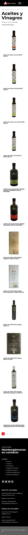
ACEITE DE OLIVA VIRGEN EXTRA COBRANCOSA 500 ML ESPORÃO (13, 426)
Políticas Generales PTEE (13, 472)
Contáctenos (10, 466)
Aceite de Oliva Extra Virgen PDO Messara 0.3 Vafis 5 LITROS (13, 291)
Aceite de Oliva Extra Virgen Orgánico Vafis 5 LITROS (12, 258)
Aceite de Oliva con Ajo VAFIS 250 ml (13, 89)
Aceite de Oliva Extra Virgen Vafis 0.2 (12, 325)
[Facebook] (3, 481)
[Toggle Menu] (20, 3)
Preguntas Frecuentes (13, 468)
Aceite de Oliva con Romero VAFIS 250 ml (12, 156)
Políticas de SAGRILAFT (13, 474)
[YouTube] (9, 481)
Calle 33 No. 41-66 (6, 512)
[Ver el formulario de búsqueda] (23, 3)
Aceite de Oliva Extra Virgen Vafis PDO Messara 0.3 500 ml (12, 392)
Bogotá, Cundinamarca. (8, 498)
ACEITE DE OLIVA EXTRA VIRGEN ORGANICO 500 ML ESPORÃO (13, 224)
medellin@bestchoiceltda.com (10, 522)
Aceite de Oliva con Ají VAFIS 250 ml (12, 55)
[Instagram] (6, 481)
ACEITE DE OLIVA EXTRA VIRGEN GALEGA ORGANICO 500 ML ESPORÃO (13, 190)
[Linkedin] (12, 481)
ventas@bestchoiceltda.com (9, 503)
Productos (9, 463)
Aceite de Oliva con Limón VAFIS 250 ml (13, 122)
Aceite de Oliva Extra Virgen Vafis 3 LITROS (12, 358)
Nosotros (9, 461)
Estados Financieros (12, 470)
